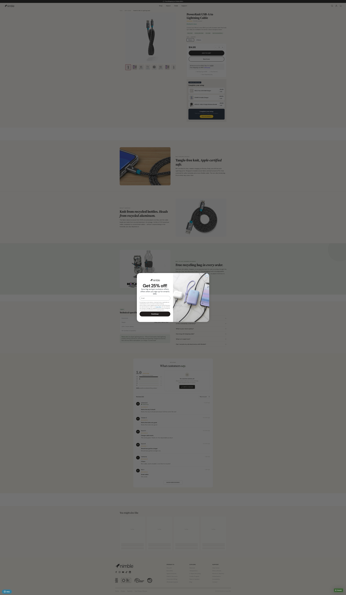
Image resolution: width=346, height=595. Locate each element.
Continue (155, 314)
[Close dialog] (207, 275)
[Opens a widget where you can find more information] (7, 592)
